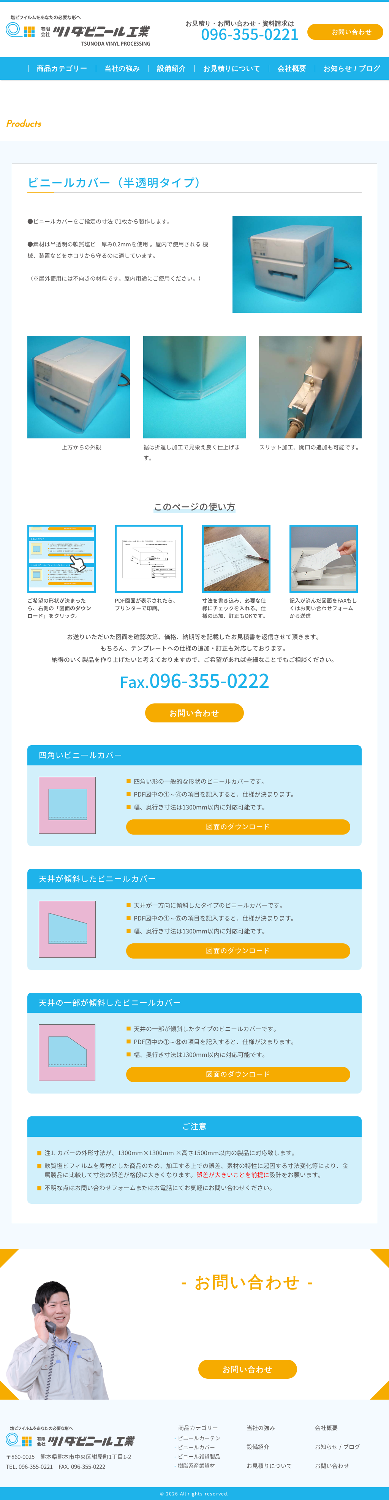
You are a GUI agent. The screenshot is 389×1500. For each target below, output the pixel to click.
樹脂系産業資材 (194, 1465)
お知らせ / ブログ (352, 68)
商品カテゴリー (62, 68)
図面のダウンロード (238, 827)
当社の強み (122, 68)
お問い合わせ (194, 713)
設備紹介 (171, 68)
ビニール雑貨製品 (197, 1456)
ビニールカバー (194, 1447)
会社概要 (292, 68)
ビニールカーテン (197, 1438)
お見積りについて (232, 68)
